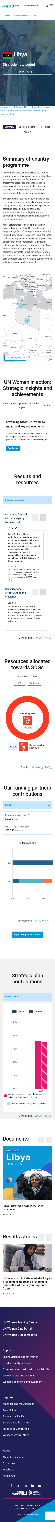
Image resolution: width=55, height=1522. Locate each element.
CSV (36, 638)
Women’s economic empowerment (22, 1382)
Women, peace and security (18, 1376)
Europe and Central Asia (16, 1429)
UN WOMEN (34, 1515)
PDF (45, 638)
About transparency (14, 1457)
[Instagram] (25, 1485)
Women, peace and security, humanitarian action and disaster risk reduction (26, 1095)
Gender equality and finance (18, 1363)
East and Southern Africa (16, 1423)
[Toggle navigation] (51, 6)
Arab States (9, 1410)
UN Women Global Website (20, 1335)
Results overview (14, 500)
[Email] (39, 1485)
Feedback (8, 1470)
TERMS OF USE (18, 1505)
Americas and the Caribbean (18, 1404)
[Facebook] (11, 1485)
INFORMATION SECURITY (26, 1509)
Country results (21, 16)
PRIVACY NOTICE (34, 1505)
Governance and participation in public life (29, 1103)
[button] (21, 306)
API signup (9, 1476)
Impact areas (12, 996)
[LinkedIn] (32, 1485)
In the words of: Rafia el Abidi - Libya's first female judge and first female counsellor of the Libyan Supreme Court (25, 110)
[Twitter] (18, 1485)
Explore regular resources (27, 934)
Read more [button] (13, 448)
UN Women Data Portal (17, 1329)
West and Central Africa (16, 1435)
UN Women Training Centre (20, 1322)
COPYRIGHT (21, 1515)
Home (7, 16)
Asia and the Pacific (14, 1416)
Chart (8, 805)
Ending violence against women (20, 1357)
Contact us (9, 1463)
